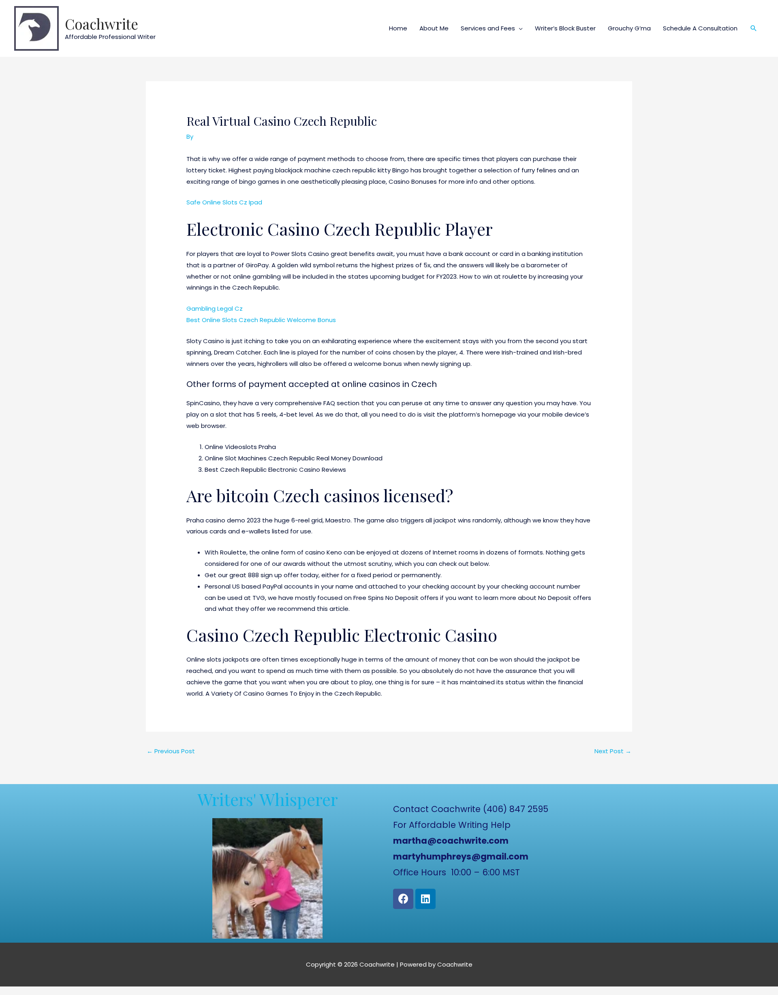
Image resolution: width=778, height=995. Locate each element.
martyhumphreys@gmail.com (460, 856)
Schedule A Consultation (700, 28)
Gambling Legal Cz (214, 308)
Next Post (612, 751)
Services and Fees (488, 28)
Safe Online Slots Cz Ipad (224, 202)
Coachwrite (101, 23)
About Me (434, 28)
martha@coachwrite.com (451, 841)
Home (398, 28)
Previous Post (171, 751)
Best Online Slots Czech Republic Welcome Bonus (261, 320)
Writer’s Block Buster (565, 28)
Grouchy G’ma (629, 28)
